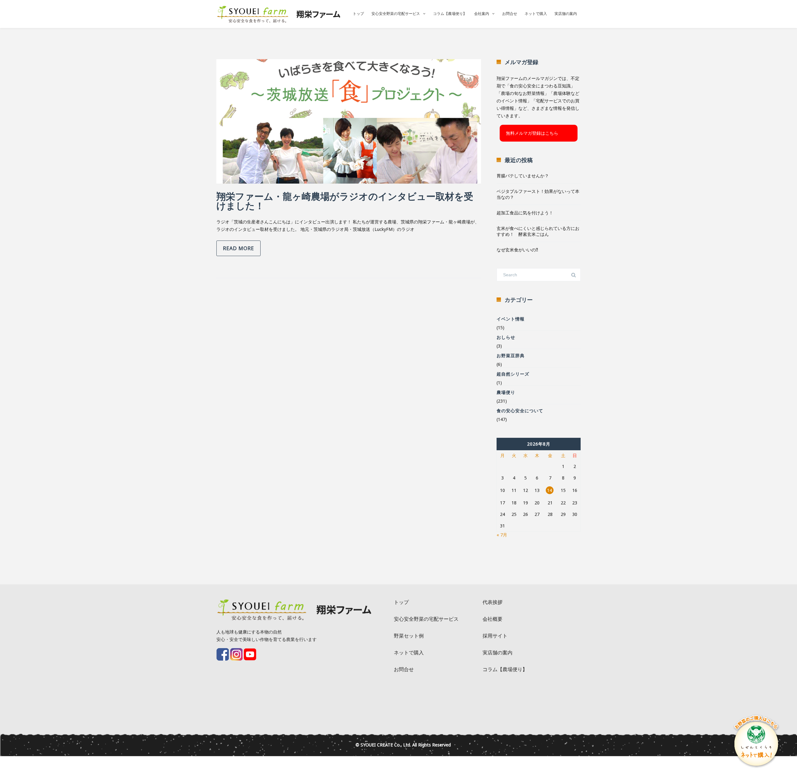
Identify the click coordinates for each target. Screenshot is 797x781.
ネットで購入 (536, 13)
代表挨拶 (492, 602)
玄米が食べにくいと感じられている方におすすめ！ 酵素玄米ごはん (538, 231)
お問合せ (509, 13)
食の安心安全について (520, 411)
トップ (358, 13)
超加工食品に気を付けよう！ (525, 213)
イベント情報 (511, 319)
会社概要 (492, 618)
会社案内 (481, 13)
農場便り (506, 392)
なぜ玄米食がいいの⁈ (517, 250)
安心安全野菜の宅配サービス (395, 13)
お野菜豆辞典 (511, 355)
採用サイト (495, 635)
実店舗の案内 (565, 13)
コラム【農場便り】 (450, 13)
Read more (238, 248)
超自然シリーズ (513, 374)
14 (549, 490)
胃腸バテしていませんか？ (523, 176)
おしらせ (506, 337)
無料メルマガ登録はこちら (532, 133)
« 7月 (502, 535)
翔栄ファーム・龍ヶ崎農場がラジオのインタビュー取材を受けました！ (344, 201)
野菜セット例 (409, 635)
